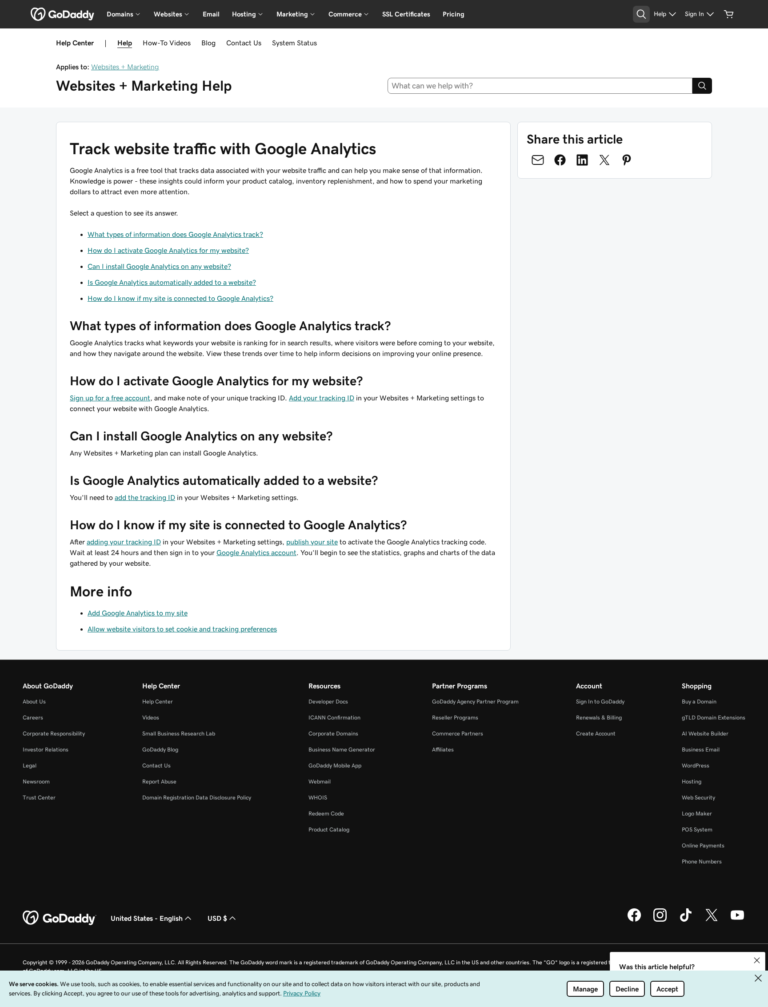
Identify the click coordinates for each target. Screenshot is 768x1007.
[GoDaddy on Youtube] (737, 920)
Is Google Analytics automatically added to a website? (172, 282)
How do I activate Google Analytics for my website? (168, 250)
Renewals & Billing (599, 717)
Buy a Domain (699, 701)
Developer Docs (328, 701)
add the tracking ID (145, 497)
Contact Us (243, 42)
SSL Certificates (406, 14)
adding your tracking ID (124, 541)
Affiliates (443, 749)
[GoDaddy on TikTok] (686, 920)
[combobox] (540, 86)
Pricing (453, 14)
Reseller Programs (455, 717)
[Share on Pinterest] (627, 160)
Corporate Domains (333, 733)
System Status (294, 42)
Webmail (319, 781)
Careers (33, 717)
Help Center (157, 701)
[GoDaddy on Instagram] (660, 920)
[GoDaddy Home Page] (59, 918)
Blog (208, 42)
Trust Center (39, 797)
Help (124, 42)
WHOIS (317, 797)
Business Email (701, 749)
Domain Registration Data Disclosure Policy (196, 797)
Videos (150, 717)
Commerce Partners (457, 733)
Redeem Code (326, 813)
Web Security (698, 797)
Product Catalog (328, 829)
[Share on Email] (538, 160)
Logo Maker (697, 813)
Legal (29, 765)
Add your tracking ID (321, 397)
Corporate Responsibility (54, 733)
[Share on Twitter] (604, 160)
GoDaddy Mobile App (334, 765)
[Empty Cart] (729, 14)
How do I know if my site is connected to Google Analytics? (180, 298)
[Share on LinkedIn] (582, 160)
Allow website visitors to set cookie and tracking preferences (182, 628)
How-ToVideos (167, 42)
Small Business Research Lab (178, 733)
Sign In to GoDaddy (600, 701)
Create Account (596, 733)
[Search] (702, 86)
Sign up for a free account (110, 397)
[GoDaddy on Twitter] (712, 920)
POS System (697, 829)
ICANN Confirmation (334, 717)
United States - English (147, 918)
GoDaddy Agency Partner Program (475, 701)
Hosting (691, 781)
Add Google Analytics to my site (138, 612)
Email (211, 14)
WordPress (695, 765)
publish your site (312, 541)
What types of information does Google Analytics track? (175, 234)
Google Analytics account (256, 552)
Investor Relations (45, 749)
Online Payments (703, 845)
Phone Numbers (702, 861)
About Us (34, 701)
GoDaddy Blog (160, 749)
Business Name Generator (341, 749)
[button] (757, 960)
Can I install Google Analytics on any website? (159, 266)
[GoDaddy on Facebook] (634, 920)
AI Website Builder (705, 733)
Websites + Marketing (125, 66)
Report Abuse (159, 781)
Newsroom (36, 781)
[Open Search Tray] (641, 14)
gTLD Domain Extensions (713, 717)
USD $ (217, 918)
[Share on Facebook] (560, 160)
